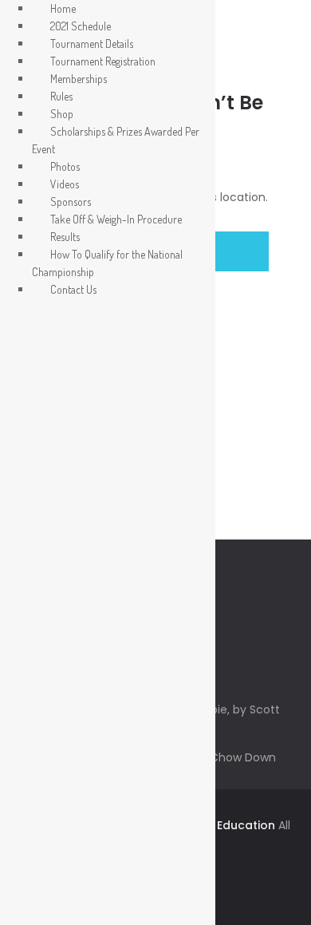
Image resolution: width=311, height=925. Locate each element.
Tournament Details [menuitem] (91, 43)
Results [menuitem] (65, 236)
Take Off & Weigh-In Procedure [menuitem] (116, 219)
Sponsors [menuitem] (70, 201)
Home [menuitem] (63, 8)
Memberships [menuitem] (78, 78)
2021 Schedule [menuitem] (80, 26)
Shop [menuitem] (61, 114)
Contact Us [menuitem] (73, 289)
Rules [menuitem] (61, 96)
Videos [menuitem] (64, 184)
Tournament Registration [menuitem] (103, 61)
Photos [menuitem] (65, 166)
